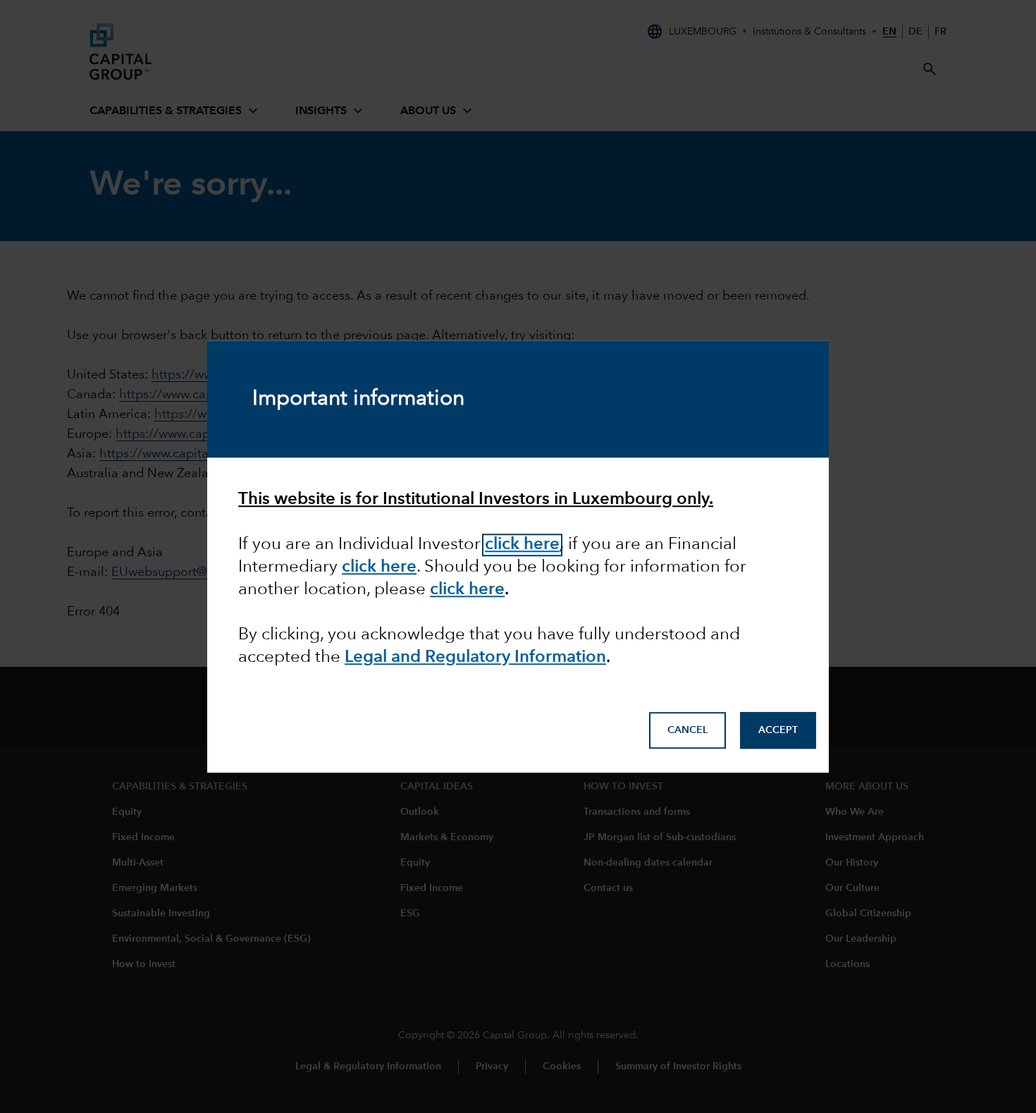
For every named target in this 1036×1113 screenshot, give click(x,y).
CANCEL (687, 731)
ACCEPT (778, 731)
